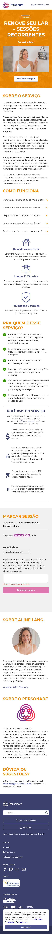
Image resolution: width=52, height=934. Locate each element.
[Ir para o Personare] (26, 713)
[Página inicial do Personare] (13, 5)
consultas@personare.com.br (17, 783)
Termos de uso (9, 852)
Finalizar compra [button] (26, 78)
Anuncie (6, 847)
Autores (6, 842)
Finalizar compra (26, 590)
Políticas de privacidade (13, 857)
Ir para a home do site (40, 5)
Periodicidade (10, 547)
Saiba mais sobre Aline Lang (15, 687)
